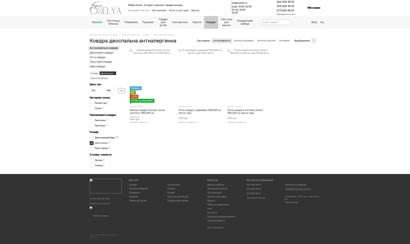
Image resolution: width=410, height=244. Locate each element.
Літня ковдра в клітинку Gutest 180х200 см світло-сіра (245, 111)
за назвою (284, 40)
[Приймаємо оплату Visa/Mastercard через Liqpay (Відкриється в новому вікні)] (107, 209)
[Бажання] (302, 22)
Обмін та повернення (218, 204)
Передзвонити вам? (286, 14)
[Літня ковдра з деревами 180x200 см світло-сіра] (201, 76)
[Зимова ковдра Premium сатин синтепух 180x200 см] (152, 76)
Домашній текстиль (138, 10)
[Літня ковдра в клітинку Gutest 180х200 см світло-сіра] (249, 76)
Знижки (97, 22)
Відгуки (195, 10)
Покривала (131, 22)
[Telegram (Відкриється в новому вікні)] (260, 8)
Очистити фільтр (99, 78)
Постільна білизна (113, 22)
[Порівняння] (295, 22)
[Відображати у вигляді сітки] (314, 41)
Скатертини (180, 22)
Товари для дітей (163, 22)
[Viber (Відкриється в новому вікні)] (264, 8)
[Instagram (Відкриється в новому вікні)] (257, 8)
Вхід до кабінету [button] (215, 184)
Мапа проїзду (291, 202)
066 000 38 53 (285, 1)
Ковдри (211, 22)
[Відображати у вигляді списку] (318, 41)
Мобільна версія (100, 216)
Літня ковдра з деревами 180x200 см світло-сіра (200, 111)
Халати (197, 22)
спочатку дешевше (244, 40)
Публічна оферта (216, 220)
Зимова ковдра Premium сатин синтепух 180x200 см (147, 111)
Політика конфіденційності (221, 216)
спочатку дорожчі (266, 40)
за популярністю (221, 40)
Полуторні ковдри (101, 61)
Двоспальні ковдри (101, 52)
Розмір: (94, 73)
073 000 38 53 (285, 10)
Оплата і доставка (179, 10)
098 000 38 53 (285, 6)
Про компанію (159, 10)
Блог (209, 208)
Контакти (212, 212)
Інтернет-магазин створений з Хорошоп (103, 236)
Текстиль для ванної (226, 22)
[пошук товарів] (288, 22)
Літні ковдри (98, 57)
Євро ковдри (97, 66)
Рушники (148, 22)
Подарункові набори (245, 22)
